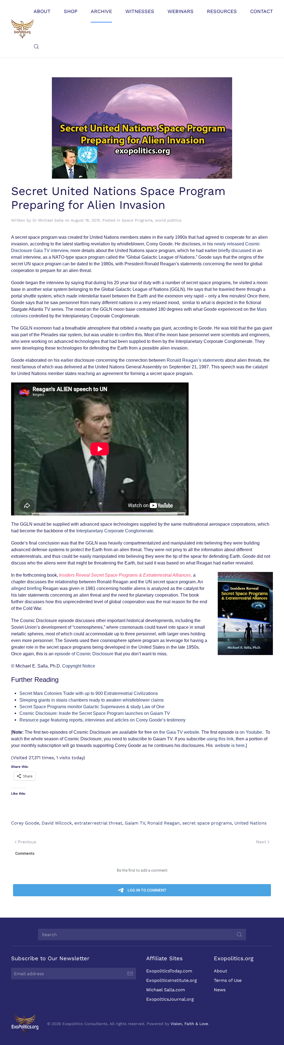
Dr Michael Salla (48, 220)
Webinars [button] (181, 11)
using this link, (221, 738)
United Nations (250, 823)
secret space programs (207, 823)
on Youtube (251, 732)
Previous (27, 841)
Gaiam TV (135, 823)
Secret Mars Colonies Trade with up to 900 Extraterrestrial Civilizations (88, 693)
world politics (168, 220)
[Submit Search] (239, 934)
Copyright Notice (78, 666)
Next (261, 841)
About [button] (42, 11)
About (220, 971)
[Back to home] (22, 29)
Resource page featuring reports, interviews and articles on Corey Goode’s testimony (102, 720)
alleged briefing (27, 588)
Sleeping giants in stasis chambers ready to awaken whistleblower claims (91, 700)
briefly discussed (235, 250)
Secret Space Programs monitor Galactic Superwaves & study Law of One (91, 706)
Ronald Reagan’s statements (195, 360)
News (219, 989)
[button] (36, 46)
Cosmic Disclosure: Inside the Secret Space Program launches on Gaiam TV (94, 713)
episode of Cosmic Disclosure (84, 653)
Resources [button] (222, 11)
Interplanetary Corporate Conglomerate (114, 530)
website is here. (230, 745)
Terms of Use (228, 980)
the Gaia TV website (179, 732)
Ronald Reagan (163, 823)
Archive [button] (101, 11)
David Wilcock (57, 823)
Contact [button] (261, 11)
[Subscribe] (130, 973)
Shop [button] (70, 11)
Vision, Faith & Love (189, 1023)
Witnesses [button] (139, 11)
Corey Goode (25, 823)
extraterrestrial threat (98, 823)
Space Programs (137, 220)
